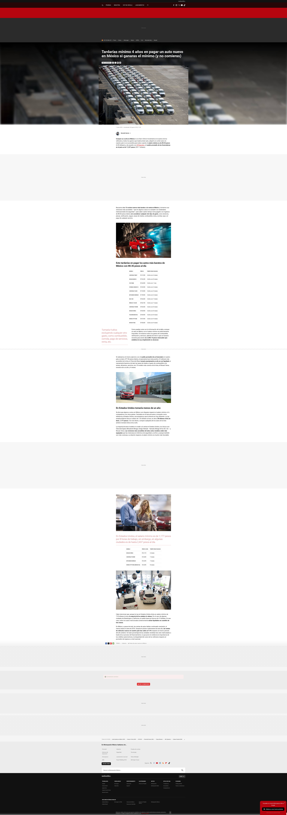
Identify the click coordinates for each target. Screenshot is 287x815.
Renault (155, 40)
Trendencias (166, 783)
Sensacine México (130, 802)
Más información (145, 813)
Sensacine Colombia (131, 804)
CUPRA (137, 40)
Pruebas (108, 5)
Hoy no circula (127, 5)
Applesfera (104, 788)
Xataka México (105, 802)
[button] (125, 133)
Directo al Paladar (142, 783)
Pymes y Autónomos (180, 785)
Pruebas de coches (135, 749)
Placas (114, 40)
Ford (142, 40)
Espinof (128, 785)
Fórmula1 (104, 749)
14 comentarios (107, 62)
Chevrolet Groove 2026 (149, 739)
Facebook (174, 5)
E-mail (120, 63)
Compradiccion (166, 788)
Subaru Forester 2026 (177, 739)
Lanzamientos (139, 5)
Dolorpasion (105, 757)
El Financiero (141, 145)
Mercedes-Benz (148, 40)
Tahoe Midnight (134, 757)
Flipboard (118, 63)
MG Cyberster (168, 739)
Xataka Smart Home (106, 790)
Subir (181, 776)
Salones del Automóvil (105, 753)
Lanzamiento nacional (121, 757)
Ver (144, 684)
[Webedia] (181, 1)
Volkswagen (126, 40)
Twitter (179, 5)
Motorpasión (153, 783)
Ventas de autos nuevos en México (138, 643)
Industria (117, 5)
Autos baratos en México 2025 (118, 739)
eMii (103, 760)
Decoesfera (165, 785)
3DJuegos (116, 783)
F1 (148, 5)
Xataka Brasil (105, 804)
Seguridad (118, 752)
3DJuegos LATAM (118, 802)
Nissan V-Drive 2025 (131, 739)
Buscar (182, 770)
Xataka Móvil (105, 785)
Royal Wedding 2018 (121, 760)
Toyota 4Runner (159, 739)
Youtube (182, 5)
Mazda (132, 40)
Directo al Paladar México (142, 802)
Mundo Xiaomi (105, 792)
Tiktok (184, 5)
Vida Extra (116, 785)
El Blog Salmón (179, 783)
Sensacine (129, 783)
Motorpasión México (155, 802)
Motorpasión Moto (155, 785)
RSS (163, 763)
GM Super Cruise (135, 760)
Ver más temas (106, 763)
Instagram (176, 5)
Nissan (119, 40)
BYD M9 (140, 739)
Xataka (103, 783)
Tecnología (133, 752)
